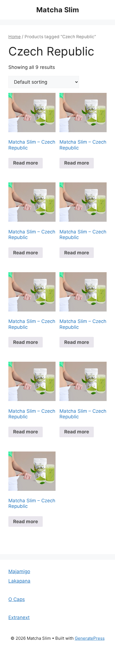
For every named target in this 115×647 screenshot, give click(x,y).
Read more (25, 163)
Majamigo (19, 571)
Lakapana (19, 581)
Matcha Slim (57, 10)
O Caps (16, 599)
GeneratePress (90, 638)
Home (14, 36)
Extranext (19, 617)
